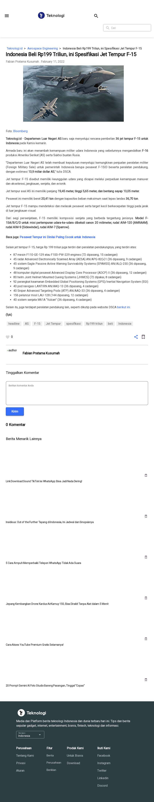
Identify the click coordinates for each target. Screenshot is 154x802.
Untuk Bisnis (75, 755)
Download (73, 763)
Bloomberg (20, 131)
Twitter (101, 770)
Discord (102, 785)
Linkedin (102, 778)
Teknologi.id (15, 48)
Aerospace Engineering (42, 48)
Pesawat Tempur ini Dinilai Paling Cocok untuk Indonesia (57, 237)
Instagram (103, 763)
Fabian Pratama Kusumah (22, 61)
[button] (7, 16)
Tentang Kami (25, 755)
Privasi (20, 763)
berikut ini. (124, 307)
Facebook (103, 755)
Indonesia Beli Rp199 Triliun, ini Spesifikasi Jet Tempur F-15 (102, 48)
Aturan (20, 770)
